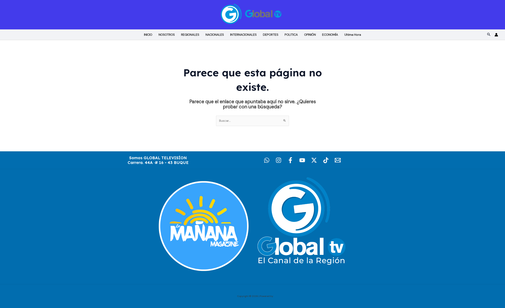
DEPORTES (270, 35)
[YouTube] (302, 160)
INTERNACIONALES (243, 35)
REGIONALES (190, 35)
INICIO (148, 35)
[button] (489, 34)
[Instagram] (278, 160)
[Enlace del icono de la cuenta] (496, 35)
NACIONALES (215, 35)
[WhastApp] (267, 160)
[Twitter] (314, 160)
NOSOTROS (167, 35)
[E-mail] (338, 160)
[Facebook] (290, 160)
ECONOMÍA (330, 35)
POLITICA (291, 35)
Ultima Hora (352, 35)
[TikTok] (326, 160)
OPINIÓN (310, 35)
